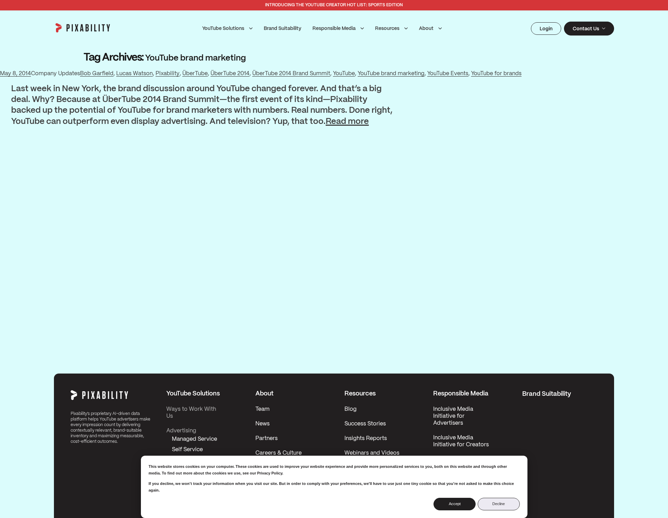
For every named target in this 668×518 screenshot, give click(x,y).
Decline (498, 504)
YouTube (344, 73)
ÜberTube (195, 73)
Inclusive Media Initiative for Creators (461, 441)
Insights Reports (365, 438)
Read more (347, 122)
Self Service (187, 449)
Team (262, 409)
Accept (455, 504)
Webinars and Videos (371, 453)
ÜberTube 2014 (229, 73)
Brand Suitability (282, 28)
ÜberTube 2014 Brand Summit (291, 73)
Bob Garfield (96, 73)
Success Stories (365, 423)
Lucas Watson (134, 73)
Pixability (168, 73)
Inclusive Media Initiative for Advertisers (453, 416)
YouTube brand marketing (391, 73)
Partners (266, 438)
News (262, 423)
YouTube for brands (496, 73)
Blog (350, 409)
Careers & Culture (278, 453)
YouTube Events (447, 73)
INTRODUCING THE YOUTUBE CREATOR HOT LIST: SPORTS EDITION (334, 5)
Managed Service (194, 439)
